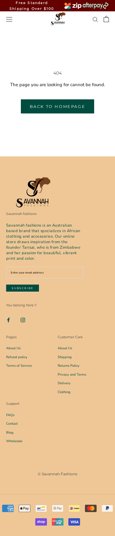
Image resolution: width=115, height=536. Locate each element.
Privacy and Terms (72, 374)
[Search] (95, 19)
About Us (13, 348)
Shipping (65, 357)
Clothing (64, 392)
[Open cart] (106, 19)
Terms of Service (19, 365)
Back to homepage (58, 106)
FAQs (10, 415)
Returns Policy (68, 365)
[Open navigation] (9, 19)
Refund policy (16, 357)
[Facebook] (8, 320)
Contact (12, 423)
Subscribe (22, 288)
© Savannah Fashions (57, 474)
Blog (9, 432)
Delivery (64, 383)
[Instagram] (23, 320)
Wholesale (14, 441)
